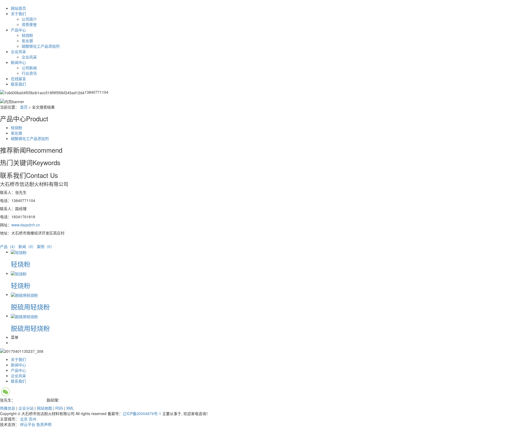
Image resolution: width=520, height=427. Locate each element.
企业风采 (18, 51)
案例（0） (45, 246)
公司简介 (29, 19)
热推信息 (7, 408)
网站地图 (44, 408)
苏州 (32, 419)
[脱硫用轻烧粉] (24, 294)
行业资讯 (29, 73)
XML (70, 408)
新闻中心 (18, 62)
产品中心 (18, 29)
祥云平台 (27, 424)
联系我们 (18, 84)
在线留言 (18, 78)
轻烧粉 (27, 35)
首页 (24, 107)
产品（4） (8, 246)
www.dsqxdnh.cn (25, 224)
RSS (59, 408)
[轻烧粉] (19, 252)
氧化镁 (27, 40)
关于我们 (18, 13)
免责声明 (43, 424)
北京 (24, 419)
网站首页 (18, 8)
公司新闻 (29, 67)
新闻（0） (27, 246)
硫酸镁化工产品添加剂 (41, 46)
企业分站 (26, 408)
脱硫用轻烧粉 (30, 306)
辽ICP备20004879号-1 (142, 413)
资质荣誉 (29, 24)
